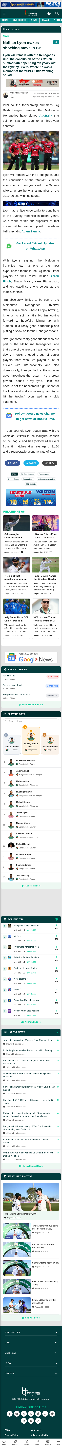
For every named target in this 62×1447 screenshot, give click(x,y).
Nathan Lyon (28, 479)
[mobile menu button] (4, 13)
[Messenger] (52, 1414)
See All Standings (29, 1022)
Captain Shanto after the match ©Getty (43, 1246)
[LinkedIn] (24, 1421)
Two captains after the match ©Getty (20, 1214)
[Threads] (38, 1421)
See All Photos (32, 1318)
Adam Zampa (30, 231)
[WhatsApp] (45, 1414)
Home (5, 20)
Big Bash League (27, 474)
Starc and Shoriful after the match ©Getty (44, 1301)
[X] (31, 1414)
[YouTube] (17, 1414)
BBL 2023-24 (31, 484)
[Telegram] (31, 1421)
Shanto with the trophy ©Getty (45, 1263)
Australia (45, 115)
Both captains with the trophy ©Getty (45, 1283)
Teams (45, 20)
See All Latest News (33, 1166)
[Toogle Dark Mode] (49, 13)
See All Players (33, 886)
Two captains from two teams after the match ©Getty (45, 1227)
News (34, 20)
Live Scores (19, 20)
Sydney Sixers (13, 479)
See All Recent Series (32, 704)
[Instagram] (24, 1414)
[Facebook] (10, 1414)
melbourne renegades (46, 479)
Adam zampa (44, 474)
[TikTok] (38, 1414)
